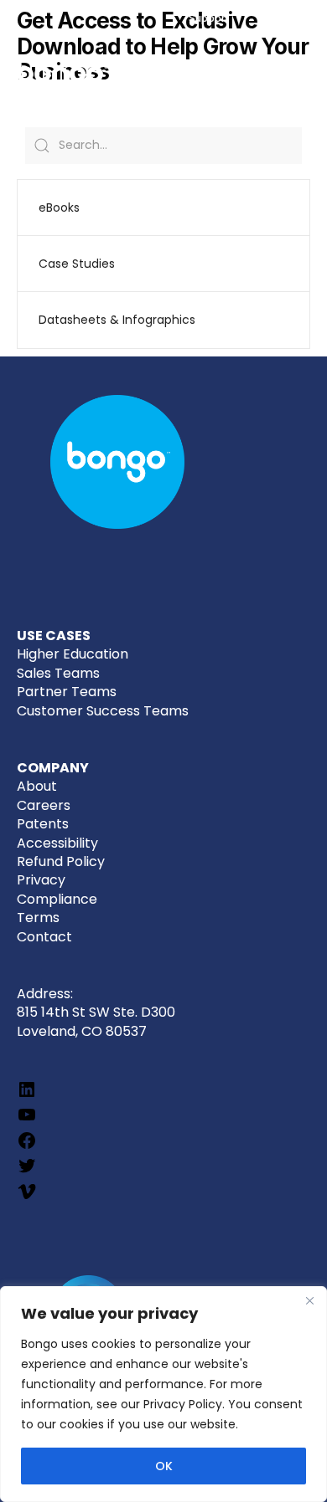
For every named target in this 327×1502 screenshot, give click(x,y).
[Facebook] (27, 1146)
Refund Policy (61, 861)
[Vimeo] (27, 1197)
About (37, 786)
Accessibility (57, 843)
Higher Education (72, 654)
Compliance (57, 899)
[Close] (309, 1300)
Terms (38, 917)
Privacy (41, 879)
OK (164, 1466)
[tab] (164, 207)
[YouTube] (27, 1120)
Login (290, 18)
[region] (163, 1394)
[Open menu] (296, 76)
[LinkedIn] (27, 1095)
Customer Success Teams (103, 710)
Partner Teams (67, 691)
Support (209, 18)
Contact (44, 936)
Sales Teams (58, 673)
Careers (43, 805)
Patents (43, 823)
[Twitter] (27, 1171)
